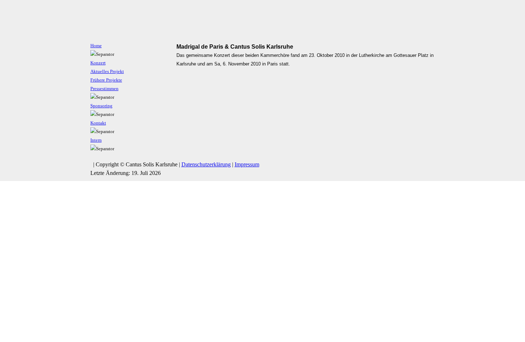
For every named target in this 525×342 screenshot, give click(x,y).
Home (96, 45)
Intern (96, 140)
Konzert (98, 62)
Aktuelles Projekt (107, 71)
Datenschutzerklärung (206, 164)
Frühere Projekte (106, 80)
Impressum (247, 164)
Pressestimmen (104, 88)
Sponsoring (101, 105)
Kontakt (98, 123)
